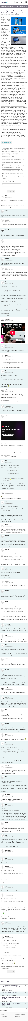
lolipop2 (7, 723)
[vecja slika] (18, 21)
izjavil (17, 286)
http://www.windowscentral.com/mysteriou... (11, 810)
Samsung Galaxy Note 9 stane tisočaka (10, 157)
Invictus (7, 390)
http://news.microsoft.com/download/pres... (11, 367)
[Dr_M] (2, 568)
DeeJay (7, 581)
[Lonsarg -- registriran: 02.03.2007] (2, 259)
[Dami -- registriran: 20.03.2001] (2, 887)
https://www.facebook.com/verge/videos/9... (11, 498)
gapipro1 (7, 866)
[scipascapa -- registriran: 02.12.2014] (2, 851)
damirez (7, 549)
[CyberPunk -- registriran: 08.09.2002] (2, 406)
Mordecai (7, 590)
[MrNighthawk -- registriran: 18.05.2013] (2, 371)
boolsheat (7, 319)
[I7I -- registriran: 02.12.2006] (2, 241)
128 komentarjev (5, 142)
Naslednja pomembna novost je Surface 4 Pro (12, 82)
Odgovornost (4, 1016)
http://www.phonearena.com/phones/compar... (11, 675)
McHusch (3, 989)
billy (6, 345)
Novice (7, 990)
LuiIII (6, 635)
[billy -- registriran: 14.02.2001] (2, 346)
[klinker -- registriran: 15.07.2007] (2, 735)
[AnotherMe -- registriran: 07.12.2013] (2, 625)
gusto (6, 524)
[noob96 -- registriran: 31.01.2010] (2, 220)
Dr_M (6, 568)
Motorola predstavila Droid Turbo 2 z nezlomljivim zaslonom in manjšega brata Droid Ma (12, 987)
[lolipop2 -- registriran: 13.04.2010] (2, 724)
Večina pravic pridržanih (20, 1014)
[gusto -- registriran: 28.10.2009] (2, 525)
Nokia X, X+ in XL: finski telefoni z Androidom (11, 183)
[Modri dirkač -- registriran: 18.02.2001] (2, 795)
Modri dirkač (8, 795)
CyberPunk (8, 406)
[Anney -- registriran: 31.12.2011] (2, 659)
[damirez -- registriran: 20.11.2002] (2, 550)
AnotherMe (7, 624)
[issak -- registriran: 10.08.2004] (2, 502)
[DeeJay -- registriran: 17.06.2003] (2, 581)
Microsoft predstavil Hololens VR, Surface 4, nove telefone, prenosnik (12, 12)
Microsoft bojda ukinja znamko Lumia (9, 165)
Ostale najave (16, 14)
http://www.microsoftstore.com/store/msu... (11, 758)
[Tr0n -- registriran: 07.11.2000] (2, 859)
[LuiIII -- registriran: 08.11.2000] (2, 636)
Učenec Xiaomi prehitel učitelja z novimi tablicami (11, 998)
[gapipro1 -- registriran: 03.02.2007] (2, 866)
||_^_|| (6, 268)
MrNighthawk (8, 371)
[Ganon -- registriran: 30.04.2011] (2, 211)
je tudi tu (24, 136)
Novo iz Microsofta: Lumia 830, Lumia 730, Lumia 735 (13, 176)
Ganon (6, 210)
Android (10, 990)
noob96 (7, 220)
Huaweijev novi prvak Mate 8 (8, 167)
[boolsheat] (2, 319)
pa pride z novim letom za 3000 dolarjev (15, 135)
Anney (6, 658)
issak (6, 501)
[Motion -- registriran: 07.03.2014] (2, 196)
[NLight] (2, 688)
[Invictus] (2, 390)
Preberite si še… (4, 146)
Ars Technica (4, 18)
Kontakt (2, 1019)
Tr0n (6, 858)
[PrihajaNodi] (2, 230)
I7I (5, 240)
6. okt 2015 (8, 14)
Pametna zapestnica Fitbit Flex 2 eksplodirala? (11, 162)
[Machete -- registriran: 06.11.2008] (2, 670)
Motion (6, 196)
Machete (7, 669)
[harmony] (2, 697)
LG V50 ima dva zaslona (7, 153)
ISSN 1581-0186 (18, 1019)
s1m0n (6, 922)
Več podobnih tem (3, 1010)
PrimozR (3, 993)
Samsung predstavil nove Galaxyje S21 (10, 151)
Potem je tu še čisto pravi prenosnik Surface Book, (13, 106)
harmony (7, 697)
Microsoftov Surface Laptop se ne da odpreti (11, 159)
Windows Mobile (12, 995)
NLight (6, 687)
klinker (6, 734)
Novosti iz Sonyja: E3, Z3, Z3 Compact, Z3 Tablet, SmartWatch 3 (12, 1004)
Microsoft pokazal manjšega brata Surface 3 (11, 173)
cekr (9, 577)
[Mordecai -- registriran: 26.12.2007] (2, 591)
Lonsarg (7, 258)
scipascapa (10, 401)
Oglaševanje (17, 1016)
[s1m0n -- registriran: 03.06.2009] (2, 923)
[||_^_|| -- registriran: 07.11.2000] (2, 268)
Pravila (2, 1014)
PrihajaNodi (8, 229)
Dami (6, 886)
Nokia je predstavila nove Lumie (8, 186)
